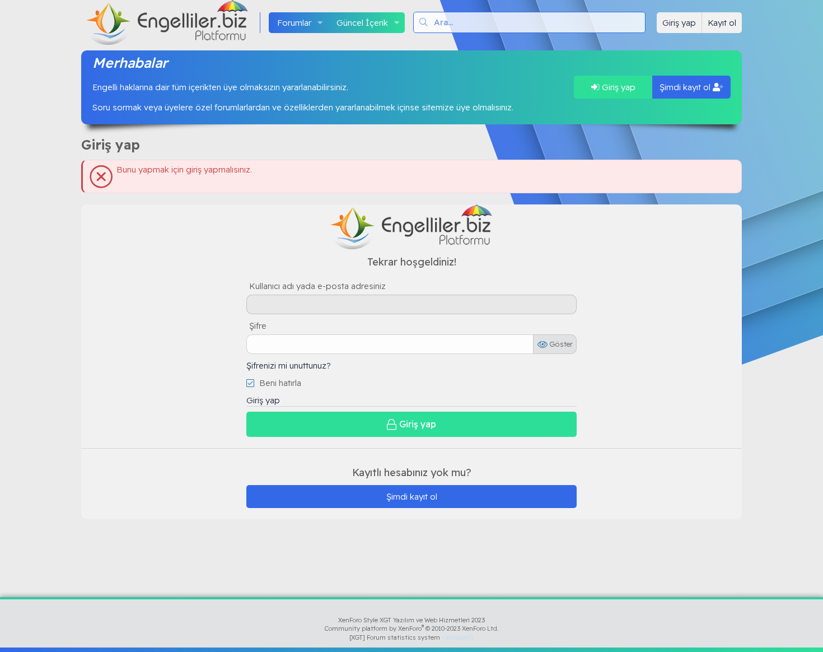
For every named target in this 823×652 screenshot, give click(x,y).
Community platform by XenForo (412, 628)
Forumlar (294, 22)
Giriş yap (617, 87)
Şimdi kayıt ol (686, 87)
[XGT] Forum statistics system (411, 637)
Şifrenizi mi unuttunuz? (288, 365)
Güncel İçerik (362, 22)
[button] (320, 22)
